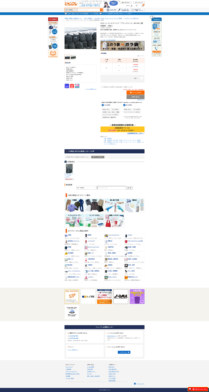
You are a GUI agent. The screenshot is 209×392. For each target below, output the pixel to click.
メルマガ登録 (112, 378)
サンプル (89, 373)
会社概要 (68, 376)
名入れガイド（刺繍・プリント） (139, 10)
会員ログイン (112, 376)
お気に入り (137, 6)
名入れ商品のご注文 (114, 371)
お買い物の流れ (113, 369)
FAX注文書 (90, 369)
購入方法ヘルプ (141, 99)
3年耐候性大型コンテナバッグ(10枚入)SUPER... (69, 175)
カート (143, 4)
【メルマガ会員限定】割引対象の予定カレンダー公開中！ (117, 13)
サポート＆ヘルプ (139, 2)
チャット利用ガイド (73, 349)
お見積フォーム (91, 371)
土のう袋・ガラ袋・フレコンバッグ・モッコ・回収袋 (127, 140)
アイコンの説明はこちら (91, 89)
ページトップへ (141, 383)
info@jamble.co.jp (111, 336)
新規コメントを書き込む (98, 156)
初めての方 (111, 367)
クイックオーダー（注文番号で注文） (125, 10)
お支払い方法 (112, 373)
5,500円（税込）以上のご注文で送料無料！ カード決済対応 (83, 13)
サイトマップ (69, 367)
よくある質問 (90, 367)
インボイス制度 (70, 378)
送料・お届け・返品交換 (93, 376)
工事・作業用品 (108, 138)
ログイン (128, 5)
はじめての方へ (126, 2)
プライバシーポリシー (71, 371)
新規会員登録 (112, 380)
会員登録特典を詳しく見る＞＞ (136, 133)
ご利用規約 (68, 369)
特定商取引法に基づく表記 (72, 373)
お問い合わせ (123, 352)
